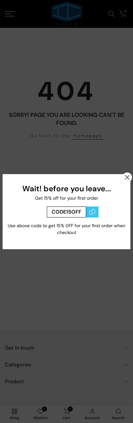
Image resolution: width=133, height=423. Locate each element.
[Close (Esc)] (127, 177)
